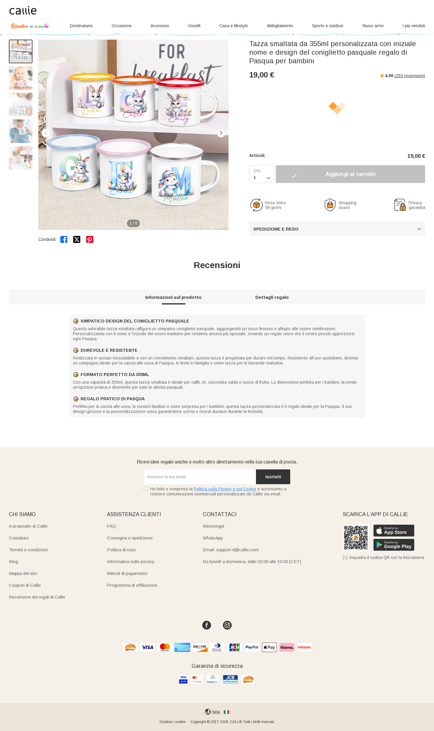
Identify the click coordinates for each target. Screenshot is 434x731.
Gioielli (194, 25)
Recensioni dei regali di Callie (37, 596)
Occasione (122, 25)
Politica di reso (121, 549)
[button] (221, 133)
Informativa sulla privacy (131, 561)
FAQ (111, 526)
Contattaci (19, 537)
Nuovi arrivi (373, 25)
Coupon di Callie (25, 585)
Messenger (214, 526)
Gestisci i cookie (172, 722)
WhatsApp (213, 537)
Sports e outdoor (328, 25)
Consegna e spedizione (130, 537)
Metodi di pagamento (127, 573)
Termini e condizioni (28, 549)
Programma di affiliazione (132, 585)
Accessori (160, 25)
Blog (13, 561)
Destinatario (81, 25)
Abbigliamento (280, 25)
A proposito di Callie (28, 526)
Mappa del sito (23, 573)
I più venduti (413, 25)
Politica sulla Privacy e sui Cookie (225, 489)
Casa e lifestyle (233, 25)
